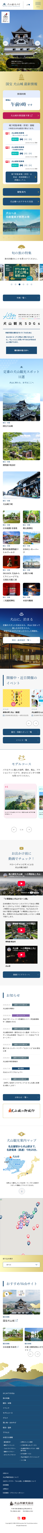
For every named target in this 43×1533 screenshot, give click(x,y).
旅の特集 (6, 1398)
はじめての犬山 (8, 1393)
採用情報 (6, 1485)
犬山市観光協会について (11, 1477)
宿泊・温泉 (7, 1427)
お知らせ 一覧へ (21, 1097)
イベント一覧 (21, 740)
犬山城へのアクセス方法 (21, 201)
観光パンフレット (9, 1445)
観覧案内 (21, 191)
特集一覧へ (21, 297)
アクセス (6, 1432)
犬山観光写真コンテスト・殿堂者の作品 (30, 1449)
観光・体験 (7, 1403)
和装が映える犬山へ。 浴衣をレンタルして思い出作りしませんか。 (23, 63)
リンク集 (23, 1460)
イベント (6, 1408)
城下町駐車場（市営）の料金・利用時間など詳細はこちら (21, 177)
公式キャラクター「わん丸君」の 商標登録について (19, 1481)
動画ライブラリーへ (21, 974)
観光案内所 (7, 1442)
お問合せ (6, 1489)
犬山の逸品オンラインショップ (30, 1457)
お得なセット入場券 (27, 1442)
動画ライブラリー (9, 1451)
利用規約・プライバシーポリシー (13, 1493)
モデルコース (8, 1413)
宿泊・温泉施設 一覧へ (21, 640)
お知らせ (6, 1473)
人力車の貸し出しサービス (28, 1445)
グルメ (5, 1418)
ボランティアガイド (10, 1455)
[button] (5, 43)
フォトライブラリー (10, 1448)
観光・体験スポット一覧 (21, 732)
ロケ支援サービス (26, 1454)
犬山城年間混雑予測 (20, 115)
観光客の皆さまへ (21, 350)
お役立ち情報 (8, 1437)
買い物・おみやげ (9, 1422)
